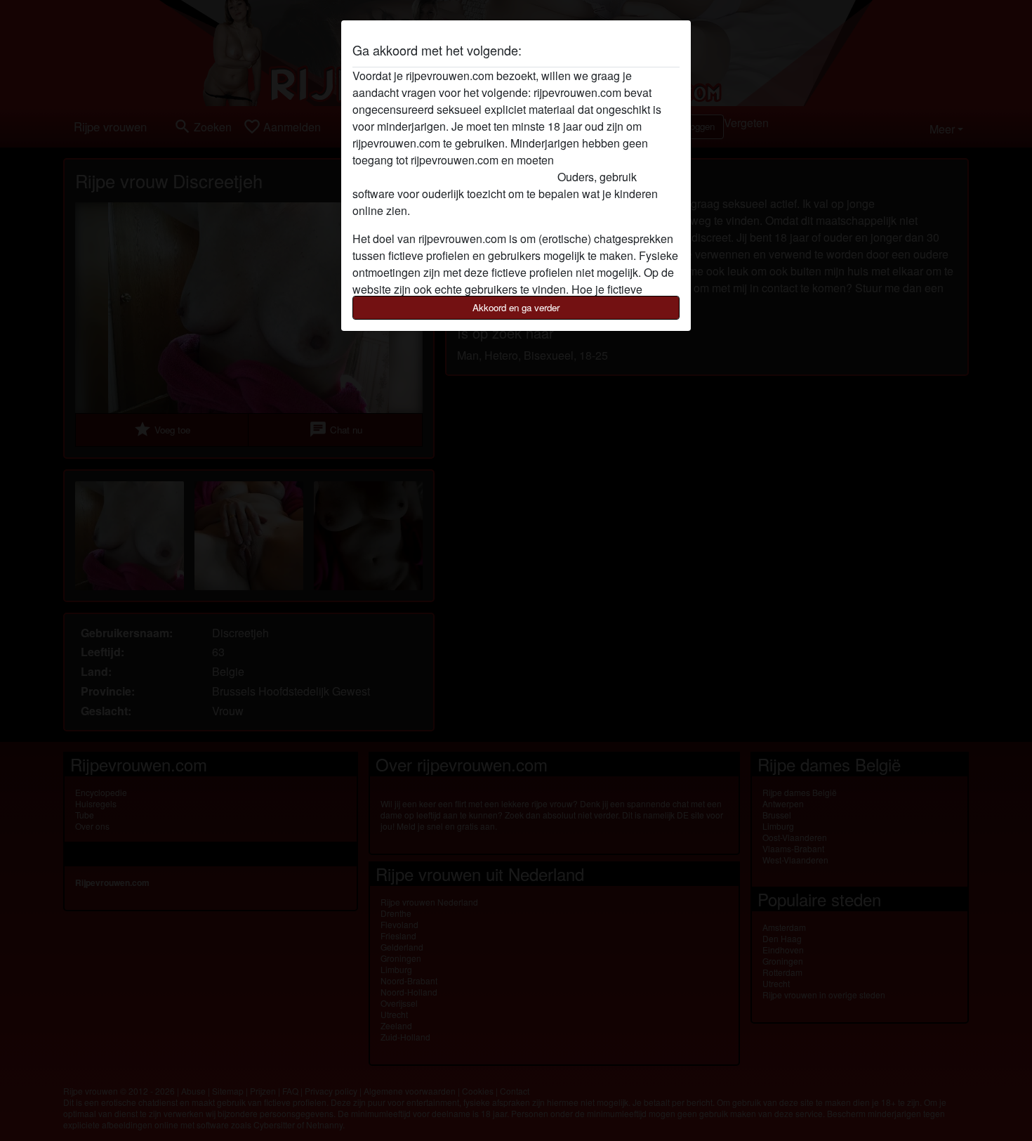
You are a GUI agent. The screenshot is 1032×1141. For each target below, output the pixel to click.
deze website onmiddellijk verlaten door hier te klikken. (487, 168)
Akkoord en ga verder (516, 307)
